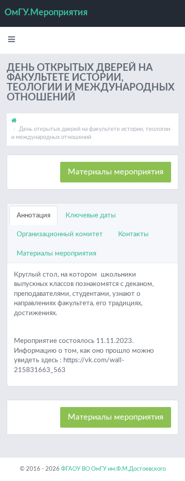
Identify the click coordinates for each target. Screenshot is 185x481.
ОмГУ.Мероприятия (46, 12)
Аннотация (33, 215)
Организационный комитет (60, 234)
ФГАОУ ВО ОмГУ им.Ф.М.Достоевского (113, 469)
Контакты (133, 234)
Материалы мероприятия (115, 172)
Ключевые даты (91, 215)
